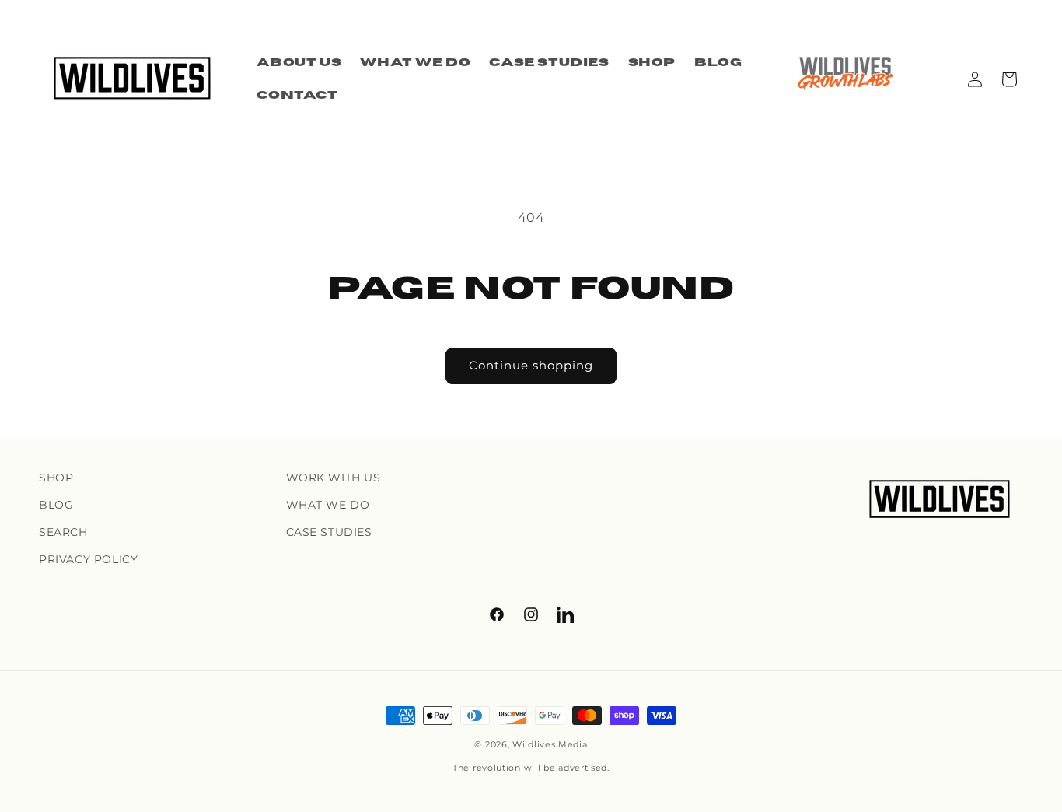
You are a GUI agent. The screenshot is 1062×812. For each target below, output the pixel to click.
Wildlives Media (550, 744)
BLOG (56, 505)
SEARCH (63, 532)
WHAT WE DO (328, 505)
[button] (1009, 79)
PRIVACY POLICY (88, 559)
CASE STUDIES (329, 532)
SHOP (56, 478)
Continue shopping (531, 365)
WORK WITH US (333, 478)
